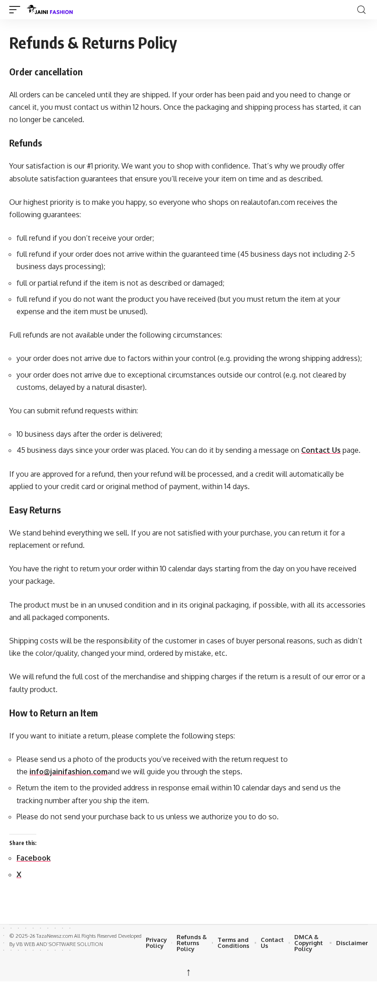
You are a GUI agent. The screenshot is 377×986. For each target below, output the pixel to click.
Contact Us (321, 450)
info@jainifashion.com (68, 771)
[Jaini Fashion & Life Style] (190, 9)
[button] (17, 9)
